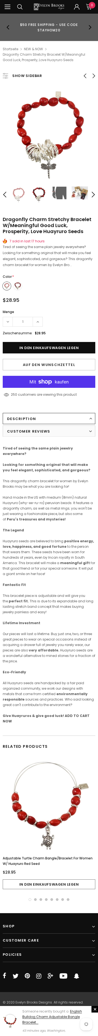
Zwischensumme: (17, 333)
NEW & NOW (33, 49)
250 (14, 394)
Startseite (10, 49)
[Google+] (50, 976)
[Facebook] (4, 976)
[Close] (94, 1009)
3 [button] (40, 899)
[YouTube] (63, 976)
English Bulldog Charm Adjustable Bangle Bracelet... (52, 1017)
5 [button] (51, 899)
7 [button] (62, 899)
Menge (8, 311)
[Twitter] (16, 976)
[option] (49, 27)
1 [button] (30, 899)
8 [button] (68, 899)
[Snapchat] (76, 976)
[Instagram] (38, 976)
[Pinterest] (27, 976)
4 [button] (46, 899)
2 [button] (35, 899)
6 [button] (57, 899)
